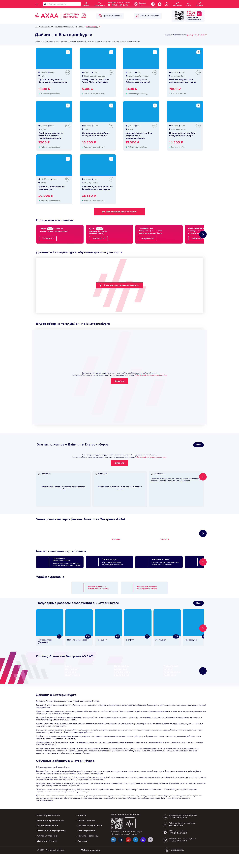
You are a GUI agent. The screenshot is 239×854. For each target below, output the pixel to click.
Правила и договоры (88, 836)
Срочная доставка (112, 16)
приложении (196, 19)
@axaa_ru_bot (176, 826)
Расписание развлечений (50, 821)
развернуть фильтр (196, 35)
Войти (188, 5)
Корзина (199, 5)
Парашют (102, 640)
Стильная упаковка (47, 836)
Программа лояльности (89, 826)
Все (198, 445)
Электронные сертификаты (51, 831)
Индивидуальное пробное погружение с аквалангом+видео (139, 135)
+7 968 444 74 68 (178, 833)
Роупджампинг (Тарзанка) (45, 641)
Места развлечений (47, 826)
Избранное (177, 5)
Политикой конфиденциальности (151, 375)
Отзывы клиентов (86, 821)
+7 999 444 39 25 (119, 5)
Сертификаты (99, 5)
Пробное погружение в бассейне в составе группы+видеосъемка (50, 135)
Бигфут (130, 640)
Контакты (82, 841)
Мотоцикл (160, 640)
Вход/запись (177, 850)
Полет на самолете (77, 640)
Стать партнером (86, 831)
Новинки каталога (150, 16)
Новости (81, 816)
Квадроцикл (191, 640)
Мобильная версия (90, 850)
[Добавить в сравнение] (68, 52)
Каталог (86, 5)
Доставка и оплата (47, 841)
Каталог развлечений (48, 816)
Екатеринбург (92, 26)
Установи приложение (122, 832)
